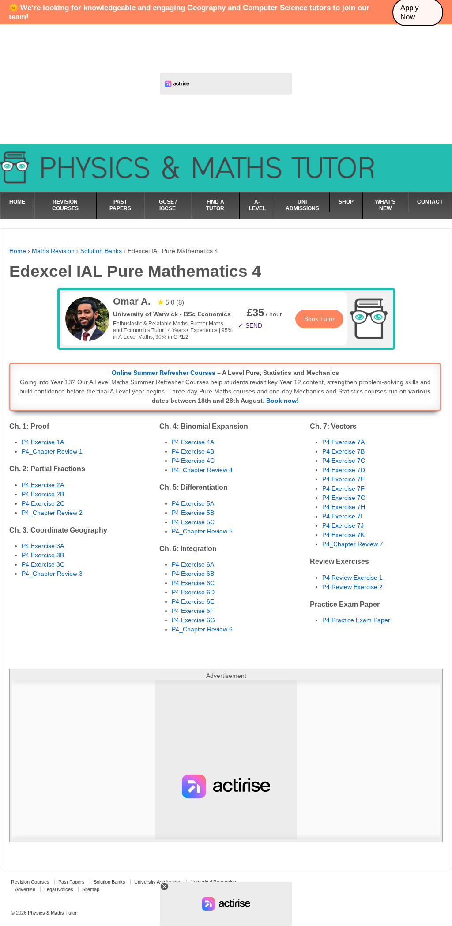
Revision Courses (30, 881)
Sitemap (90, 889)
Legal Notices (58, 889)
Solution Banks (101, 250)
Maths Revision (53, 250)
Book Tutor (319, 318)
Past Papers (71, 881)
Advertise (25, 889)
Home (17, 250)
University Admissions (157, 881)
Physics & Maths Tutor (51, 912)
